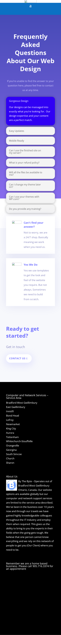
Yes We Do (30, 264)
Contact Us (17, 358)
